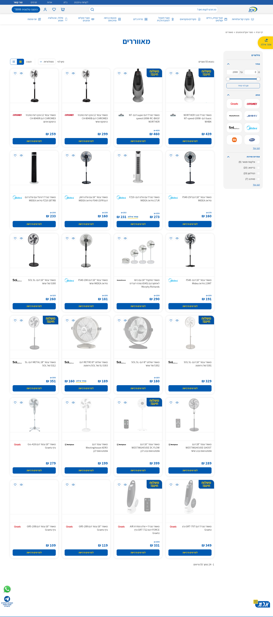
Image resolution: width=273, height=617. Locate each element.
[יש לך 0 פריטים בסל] (63, 9)
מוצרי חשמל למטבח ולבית (163, 19)
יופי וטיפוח (32, 19)
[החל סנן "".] (252, 104)
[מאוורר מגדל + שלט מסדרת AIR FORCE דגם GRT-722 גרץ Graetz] (138, 497)
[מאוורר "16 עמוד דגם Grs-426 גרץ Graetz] (34, 415)
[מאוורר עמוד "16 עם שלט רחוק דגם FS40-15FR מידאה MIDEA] (86, 168)
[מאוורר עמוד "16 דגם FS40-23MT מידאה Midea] (190, 251)
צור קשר (18, 2)
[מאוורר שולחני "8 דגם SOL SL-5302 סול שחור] (138, 333)
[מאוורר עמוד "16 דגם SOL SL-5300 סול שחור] (34, 251)
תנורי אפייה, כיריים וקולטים (214, 19)
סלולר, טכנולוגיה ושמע (55, 19)
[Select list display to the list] (13, 62)
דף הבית (259, 32)
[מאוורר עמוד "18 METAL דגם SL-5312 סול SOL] (34, 333)
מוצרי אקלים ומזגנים (84, 19)
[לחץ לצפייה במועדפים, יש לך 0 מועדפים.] (54, 9)
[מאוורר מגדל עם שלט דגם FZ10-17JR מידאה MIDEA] (138, 168)
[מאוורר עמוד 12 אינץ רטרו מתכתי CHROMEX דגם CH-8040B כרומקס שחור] (86, 86)
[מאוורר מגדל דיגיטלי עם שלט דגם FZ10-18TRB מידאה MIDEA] (34, 168)
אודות (49, 2)
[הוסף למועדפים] (170, 73)
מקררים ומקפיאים (188, 19)
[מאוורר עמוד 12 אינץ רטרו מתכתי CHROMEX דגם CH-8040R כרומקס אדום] (34, 86)
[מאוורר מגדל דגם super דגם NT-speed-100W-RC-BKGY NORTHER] (138, 86)
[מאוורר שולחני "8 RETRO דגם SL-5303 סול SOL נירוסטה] (86, 333)
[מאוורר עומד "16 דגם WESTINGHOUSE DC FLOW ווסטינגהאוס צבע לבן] (138, 415)
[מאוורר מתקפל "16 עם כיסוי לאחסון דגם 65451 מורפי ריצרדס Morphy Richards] (138, 251)
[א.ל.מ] (253, 9)
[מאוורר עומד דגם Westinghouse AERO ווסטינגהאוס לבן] (86, 415)
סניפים (34, 2)
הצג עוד (256, 148)
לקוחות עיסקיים (81, 2)
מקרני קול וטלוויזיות (240, 19)
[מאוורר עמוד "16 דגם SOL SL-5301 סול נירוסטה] (190, 333)
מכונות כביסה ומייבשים (110, 19)
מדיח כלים (138, 19)
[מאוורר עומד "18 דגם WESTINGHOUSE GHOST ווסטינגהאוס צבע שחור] (190, 415)
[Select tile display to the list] (20, 62)
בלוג (65, 2)
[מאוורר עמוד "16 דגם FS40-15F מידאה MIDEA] (190, 168)
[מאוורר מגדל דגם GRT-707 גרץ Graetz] (190, 497)
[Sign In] (45, 9)
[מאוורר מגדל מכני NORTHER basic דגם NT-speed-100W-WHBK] (190, 86)
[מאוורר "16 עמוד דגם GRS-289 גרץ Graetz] (86, 497)
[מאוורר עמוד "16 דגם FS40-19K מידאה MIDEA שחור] (86, 251)
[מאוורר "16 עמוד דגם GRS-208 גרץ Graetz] (34, 497)
